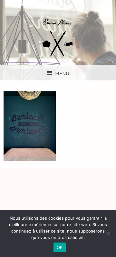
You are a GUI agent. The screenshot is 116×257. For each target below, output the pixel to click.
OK (60, 247)
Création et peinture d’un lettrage (30, 126)
